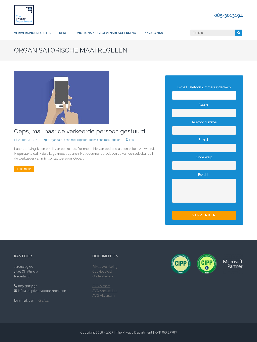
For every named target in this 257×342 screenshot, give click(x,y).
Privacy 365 (153, 33)
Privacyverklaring (104, 267)
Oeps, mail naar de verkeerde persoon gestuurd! (80, 131)
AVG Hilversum (103, 296)
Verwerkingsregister (32, 33)
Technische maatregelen (104, 139)
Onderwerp (204, 157)
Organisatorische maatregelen (67, 139)
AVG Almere (101, 286)
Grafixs (43, 300)
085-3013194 (228, 15)
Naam (204, 105)
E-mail (204, 140)
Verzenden (204, 215)
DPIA (62, 33)
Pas (131, 139)
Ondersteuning (103, 276)
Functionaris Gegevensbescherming (105, 33)
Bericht (204, 175)
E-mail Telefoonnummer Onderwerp (204, 87)
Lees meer (24, 168)
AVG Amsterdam (104, 291)
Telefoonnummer (204, 122)
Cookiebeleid (102, 271)
